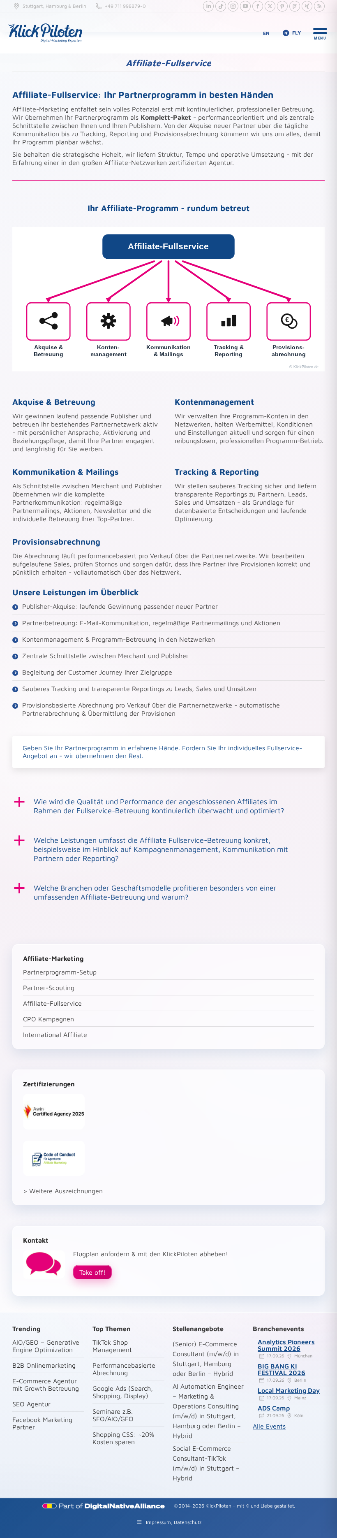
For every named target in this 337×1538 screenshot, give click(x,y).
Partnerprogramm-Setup (60, 972)
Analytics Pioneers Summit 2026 (286, 1345)
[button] (168, 806)
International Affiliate (55, 1034)
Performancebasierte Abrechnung (123, 1369)
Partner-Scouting (48, 987)
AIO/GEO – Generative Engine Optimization (45, 1346)
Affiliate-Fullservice (52, 1003)
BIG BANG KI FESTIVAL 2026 (281, 1369)
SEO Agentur (31, 1404)
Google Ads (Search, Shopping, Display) (122, 1392)
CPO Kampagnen (48, 1019)
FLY (296, 33)
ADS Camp (274, 1408)
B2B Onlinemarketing (44, 1365)
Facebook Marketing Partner (42, 1423)
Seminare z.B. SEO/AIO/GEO (113, 1415)
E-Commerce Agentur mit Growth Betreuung (45, 1384)
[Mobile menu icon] (320, 33)
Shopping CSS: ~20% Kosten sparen (123, 1438)
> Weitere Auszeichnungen (63, 1191)
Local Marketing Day (289, 1390)
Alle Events (269, 1426)
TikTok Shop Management (112, 1346)
